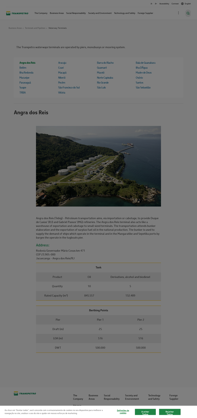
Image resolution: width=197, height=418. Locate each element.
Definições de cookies (123, 411)
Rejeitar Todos (170, 412)
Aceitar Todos (145, 412)
